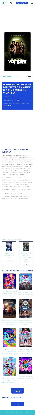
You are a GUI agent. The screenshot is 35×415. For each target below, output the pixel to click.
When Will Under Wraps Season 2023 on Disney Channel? (25, 322)
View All (17, 404)
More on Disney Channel (17, 390)
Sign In (19, 3)
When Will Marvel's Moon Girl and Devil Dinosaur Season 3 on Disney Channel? (9, 294)
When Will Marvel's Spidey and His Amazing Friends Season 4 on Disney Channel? (9, 380)
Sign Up (24, 3)
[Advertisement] (17, 17)
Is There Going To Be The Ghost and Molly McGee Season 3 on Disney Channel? (9, 351)
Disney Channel (7, 76)
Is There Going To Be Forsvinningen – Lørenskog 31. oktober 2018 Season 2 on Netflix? (26, 257)
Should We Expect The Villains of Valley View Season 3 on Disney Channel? (9, 322)
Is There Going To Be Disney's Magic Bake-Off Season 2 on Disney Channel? (25, 351)
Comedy (8, 239)
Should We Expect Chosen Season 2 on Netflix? (9, 255)
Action (12, 239)
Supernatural (17, 239)
